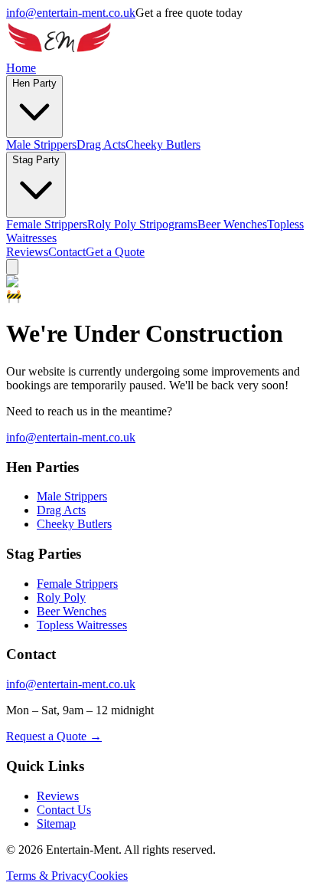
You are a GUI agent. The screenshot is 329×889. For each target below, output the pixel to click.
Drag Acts (101, 144)
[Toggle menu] (12, 267)
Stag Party (36, 160)
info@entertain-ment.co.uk (70, 12)
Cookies (108, 875)
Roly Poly (61, 597)
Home (21, 67)
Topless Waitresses (82, 624)
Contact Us (64, 809)
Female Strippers (46, 224)
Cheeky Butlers (162, 144)
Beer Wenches (232, 224)
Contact (67, 251)
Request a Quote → (54, 736)
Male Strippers (41, 144)
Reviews (27, 251)
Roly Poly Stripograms (142, 224)
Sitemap (56, 823)
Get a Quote (115, 251)
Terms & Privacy (47, 875)
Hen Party (34, 83)
